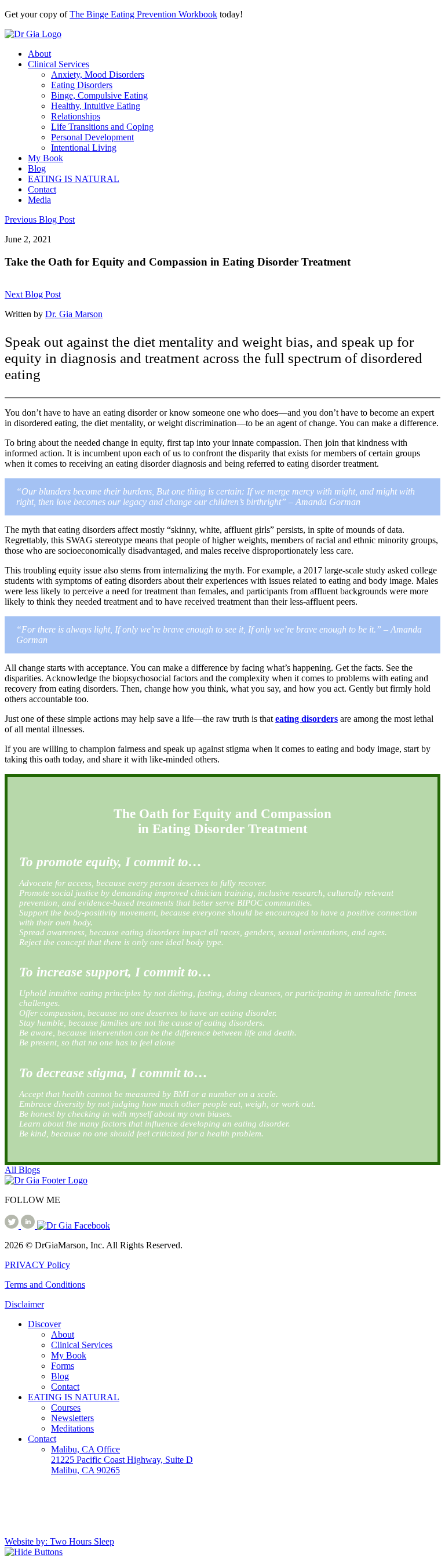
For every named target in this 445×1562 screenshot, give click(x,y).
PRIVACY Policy (37, 1265)
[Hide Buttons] (34, 1552)
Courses (66, 1407)
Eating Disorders (81, 85)
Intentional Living (83, 147)
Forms (62, 1366)
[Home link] (33, 34)
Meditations (72, 1428)
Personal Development (92, 137)
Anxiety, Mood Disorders (97, 74)
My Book (45, 158)
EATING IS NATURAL (73, 179)
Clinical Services (58, 64)
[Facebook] (73, 1225)
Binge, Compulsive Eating (99, 95)
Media (39, 200)
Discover (44, 1324)
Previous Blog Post (40, 219)
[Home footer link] (46, 1180)
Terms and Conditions (45, 1284)
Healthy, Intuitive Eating (95, 106)
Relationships (75, 116)
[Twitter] (13, 1225)
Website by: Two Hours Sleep (59, 1541)
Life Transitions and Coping (102, 127)
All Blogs (22, 1170)
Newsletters (72, 1418)
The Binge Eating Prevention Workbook (143, 14)
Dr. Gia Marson (74, 314)
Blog (37, 168)
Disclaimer (24, 1304)
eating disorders (306, 719)
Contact (42, 189)
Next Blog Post (33, 294)
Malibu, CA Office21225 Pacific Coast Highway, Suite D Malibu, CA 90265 (122, 1459)
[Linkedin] (29, 1225)
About (39, 54)
